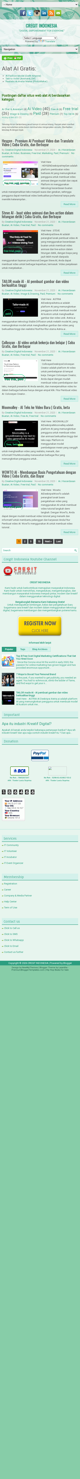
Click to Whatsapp (14, 940)
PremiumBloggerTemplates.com (28, 970)
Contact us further (13, 952)
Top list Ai (69, 114)
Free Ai (55, 109)
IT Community (11, 845)
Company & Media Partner (18, 895)
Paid (37, 113)
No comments (45, 225)
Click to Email (11, 946)
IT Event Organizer (13, 863)
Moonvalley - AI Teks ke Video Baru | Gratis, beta (36, 407)
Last (58, 541)
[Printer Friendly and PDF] (12, 59)
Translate (50, 41)
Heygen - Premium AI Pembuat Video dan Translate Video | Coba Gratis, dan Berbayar (37, 142)
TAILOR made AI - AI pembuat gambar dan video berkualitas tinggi (35, 283)
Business (26, 153)
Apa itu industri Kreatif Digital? (27, 723)
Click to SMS (11, 934)
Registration (10, 883)
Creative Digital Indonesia (18, 149)
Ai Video (34, 109)
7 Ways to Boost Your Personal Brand (36, 674)
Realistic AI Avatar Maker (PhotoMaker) (26, 81)
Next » (48, 541)
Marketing (47, 153)
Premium (54, 114)
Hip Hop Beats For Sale (57, 970)
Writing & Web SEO (10, 117)
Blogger (67, 963)
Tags (22, 649)
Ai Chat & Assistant (12, 109)
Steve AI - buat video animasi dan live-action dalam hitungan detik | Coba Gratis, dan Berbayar (37, 214)
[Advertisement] (40, 1015)
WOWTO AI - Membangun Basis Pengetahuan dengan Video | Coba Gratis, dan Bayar (39, 474)
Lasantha (63, 967)
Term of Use (10, 907)
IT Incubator (10, 857)
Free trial (70, 109)
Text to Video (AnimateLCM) (21, 78)
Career (7, 889)
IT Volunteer (10, 851)
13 (39, 541)
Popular (9, 649)
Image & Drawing (19, 114)
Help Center (10, 901)
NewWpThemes (30, 967)
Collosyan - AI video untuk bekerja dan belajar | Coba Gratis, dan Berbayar (38, 344)
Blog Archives (39, 649)
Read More (69, 204)
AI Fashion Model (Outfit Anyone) (23, 75)
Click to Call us (12, 928)
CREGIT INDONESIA (41, 25)
